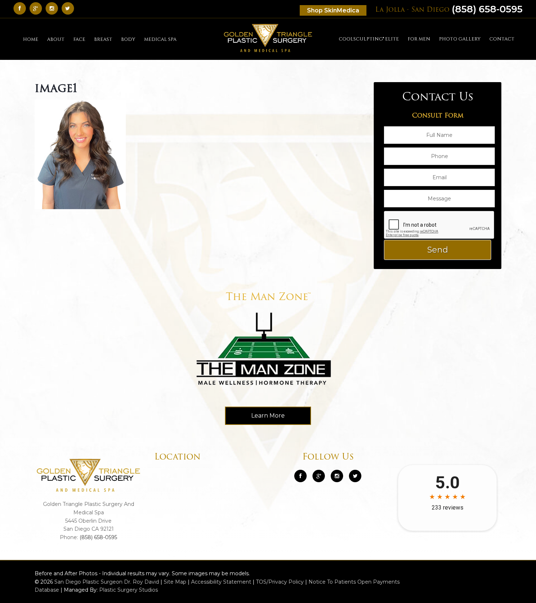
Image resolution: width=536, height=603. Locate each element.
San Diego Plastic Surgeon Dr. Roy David (106, 582)
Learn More (268, 415)
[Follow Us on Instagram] (337, 476)
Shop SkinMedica (333, 10)
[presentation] (439, 225)
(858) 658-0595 (449, 9)
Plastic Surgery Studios (128, 590)
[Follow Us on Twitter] (70, 8)
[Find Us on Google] (38, 8)
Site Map (175, 582)
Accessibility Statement (221, 582)
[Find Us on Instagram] (54, 8)
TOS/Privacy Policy (280, 582)
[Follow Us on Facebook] (21, 8)
